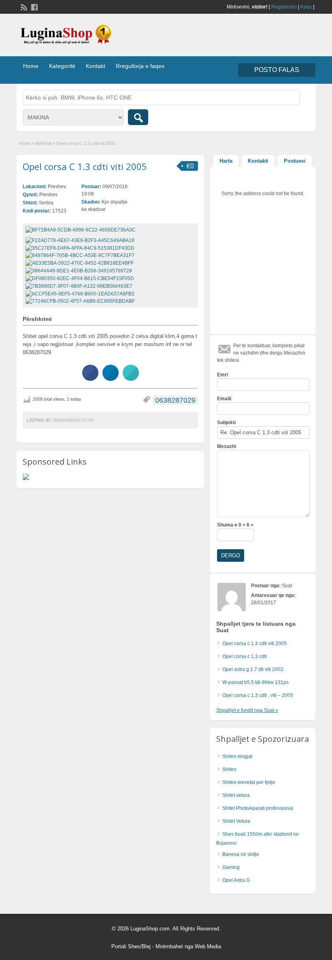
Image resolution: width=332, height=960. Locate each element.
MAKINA (43, 143)
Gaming (231, 867)
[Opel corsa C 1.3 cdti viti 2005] (110, 230)
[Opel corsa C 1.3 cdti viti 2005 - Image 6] (81, 278)
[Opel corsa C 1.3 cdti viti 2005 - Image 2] (81, 248)
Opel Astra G (236, 880)
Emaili (224, 398)
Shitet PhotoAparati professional (257, 808)
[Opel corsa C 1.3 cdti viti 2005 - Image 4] (81, 262)
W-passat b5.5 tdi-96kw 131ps (255, 682)
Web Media (208, 946)
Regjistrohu (284, 7)
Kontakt (95, 66)
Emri (222, 375)
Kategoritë (62, 66)
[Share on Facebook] (90, 378)
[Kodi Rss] (23, 6)
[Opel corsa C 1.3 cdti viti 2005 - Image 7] (80, 286)
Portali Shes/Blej (131, 946)
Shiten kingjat (237, 756)
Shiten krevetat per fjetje (248, 782)
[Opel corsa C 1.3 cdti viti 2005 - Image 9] (81, 301)
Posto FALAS (276, 69)
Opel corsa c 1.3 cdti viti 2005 (254, 643)
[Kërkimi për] (138, 117)
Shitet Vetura (236, 821)
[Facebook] (33, 6)
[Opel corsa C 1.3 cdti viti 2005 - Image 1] (81, 240)
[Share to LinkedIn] (110, 378)
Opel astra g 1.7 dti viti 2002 (252, 669)
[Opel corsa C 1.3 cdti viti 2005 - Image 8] (81, 293)
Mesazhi (226, 446)
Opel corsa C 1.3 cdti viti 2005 (85, 166)
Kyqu (306, 7)
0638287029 (175, 400)
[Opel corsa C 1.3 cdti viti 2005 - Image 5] (80, 270)
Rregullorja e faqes (140, 66)
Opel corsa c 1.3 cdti (244, 656)
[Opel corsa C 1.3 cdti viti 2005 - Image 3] (81, 255)
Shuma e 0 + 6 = (235, 525)
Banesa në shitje (240, 854)
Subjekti (226, 422)
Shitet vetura (236, 795)
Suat (287, 585)
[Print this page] (131, 378)
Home (30, 66)
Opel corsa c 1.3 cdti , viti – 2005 (257, 695)
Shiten (229, 769)
